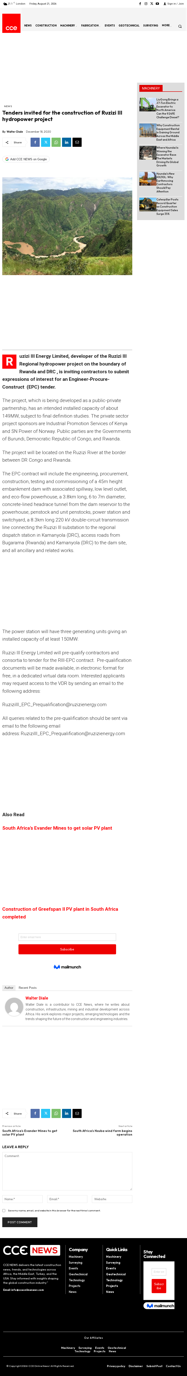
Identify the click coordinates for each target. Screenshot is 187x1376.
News (8, 106)
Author (9, 987)
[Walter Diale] (14, 1007)
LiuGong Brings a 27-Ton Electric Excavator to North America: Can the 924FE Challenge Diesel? (167, 108)
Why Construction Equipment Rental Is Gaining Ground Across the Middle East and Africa (168, 132)
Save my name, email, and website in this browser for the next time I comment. (54, 1210)
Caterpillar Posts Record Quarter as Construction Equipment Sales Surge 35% (167, 206)
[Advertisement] (67, 70)
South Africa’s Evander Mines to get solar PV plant (57, 828)
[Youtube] (157, 4)
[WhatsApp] (56, 142)
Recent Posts (28, 987)
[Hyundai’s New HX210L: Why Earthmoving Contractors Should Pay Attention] (147, 179)
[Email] (77, 142)
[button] (180, 26)
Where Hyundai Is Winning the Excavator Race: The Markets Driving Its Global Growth (167, 156)
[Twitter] (152, 4)
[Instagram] (146, 4)
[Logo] (11, 28)
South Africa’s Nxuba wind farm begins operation (102, 1133)
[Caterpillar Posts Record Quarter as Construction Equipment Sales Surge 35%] (147, 204)
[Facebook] (140, 4)
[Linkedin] (66, 142)
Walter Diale (15, 131)
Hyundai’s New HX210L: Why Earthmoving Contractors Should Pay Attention (165, 182)
